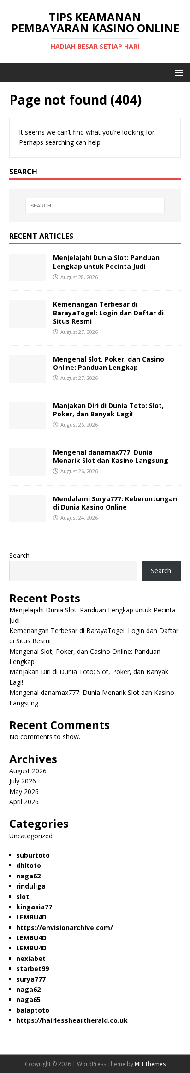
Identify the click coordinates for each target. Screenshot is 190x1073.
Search (19, 555)
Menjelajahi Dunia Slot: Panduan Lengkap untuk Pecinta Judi (106, 261)
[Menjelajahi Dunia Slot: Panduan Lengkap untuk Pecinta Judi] (27, 276)
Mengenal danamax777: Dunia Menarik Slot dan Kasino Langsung (110, 456)
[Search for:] (95, 205)
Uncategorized (31, 835)
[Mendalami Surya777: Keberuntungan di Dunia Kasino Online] (27, 516)
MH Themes (150, 1064)
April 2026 (24, 801)
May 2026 (24, 791)
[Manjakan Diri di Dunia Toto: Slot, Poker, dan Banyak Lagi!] (27, 423)
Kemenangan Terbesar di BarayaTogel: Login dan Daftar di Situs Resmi (108, 312)
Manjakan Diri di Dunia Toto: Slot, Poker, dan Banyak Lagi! (108, 409)
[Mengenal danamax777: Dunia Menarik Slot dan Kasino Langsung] (27, 470)
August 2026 (28, 770)
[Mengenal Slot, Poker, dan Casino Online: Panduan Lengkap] (27, 377)
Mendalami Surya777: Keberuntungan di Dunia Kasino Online (115, 502)
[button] (177, 72)
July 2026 (22, 781)
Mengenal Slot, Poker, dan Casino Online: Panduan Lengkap (108, 363)
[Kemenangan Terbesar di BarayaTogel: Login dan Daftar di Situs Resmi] (27, 322)
